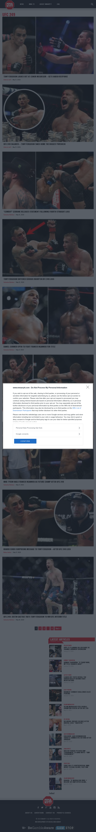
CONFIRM (25, 441)
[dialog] (48, 416)
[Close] (88, 388)
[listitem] (48, 428)
